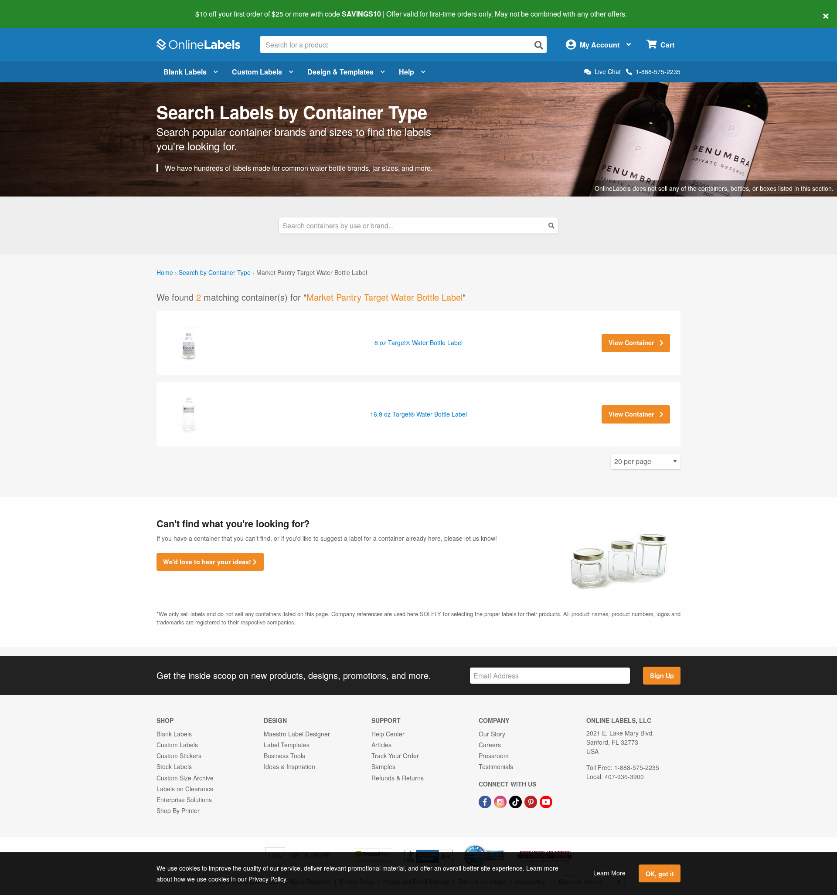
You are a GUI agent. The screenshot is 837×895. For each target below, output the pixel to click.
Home (165, 272)
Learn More (609, 872)
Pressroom (494, 755)
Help (406, 72)
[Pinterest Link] (531, 801)
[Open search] (539, 45)
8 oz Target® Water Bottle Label (418, 342)
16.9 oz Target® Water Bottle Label (418, 414)
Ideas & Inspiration (289, 766)
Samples (383, 766)
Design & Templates (340, 72)
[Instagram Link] (501, 801)
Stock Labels (174, 766)
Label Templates (287, 744)
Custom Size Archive (185, 777)
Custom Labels (257, 72)
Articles (381, 744)
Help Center (388, 733)
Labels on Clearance (185, 788)
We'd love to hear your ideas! (208, 561)
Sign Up (662, 675)
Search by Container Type (215, 272)
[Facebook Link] (486, 801)
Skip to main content (31, 7)
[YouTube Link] (546, 801)
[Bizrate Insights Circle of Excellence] (501, 845)
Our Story (492, 733)
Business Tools (284, 755)
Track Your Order (395, 755)
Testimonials (496, 766)
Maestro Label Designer (297, 733)
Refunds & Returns (397, 777)
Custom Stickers (179, 755)
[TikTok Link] (516, 801)
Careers (490, 744)
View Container (632, 342)
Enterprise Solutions (184, 799)
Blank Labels (185, 72)
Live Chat (608, 71)
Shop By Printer (178, 810)
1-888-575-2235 (658, 71)
